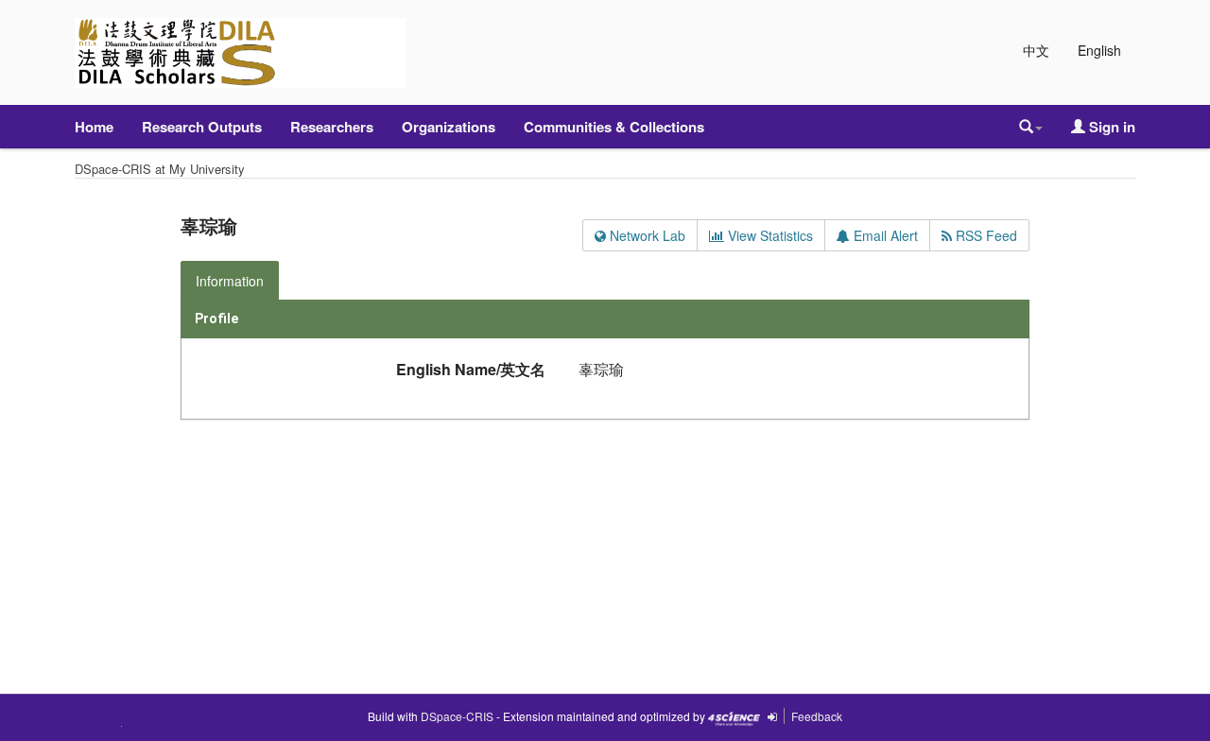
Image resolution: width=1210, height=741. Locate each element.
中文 (1036, 50)
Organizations (448, 126)
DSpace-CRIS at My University (160, 169)
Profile (216, 318)
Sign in (1110, 126)
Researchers (331, 126)
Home (94, 126)
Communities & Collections (614, 126)
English (1099, 50)
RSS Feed (984, 235)
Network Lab (645, 235)
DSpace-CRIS (457, 716)
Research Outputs (202, 126)
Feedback (816, 716)
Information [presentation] (230, 280)
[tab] (231, 281)
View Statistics (768, 235)
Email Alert (884, 235)
